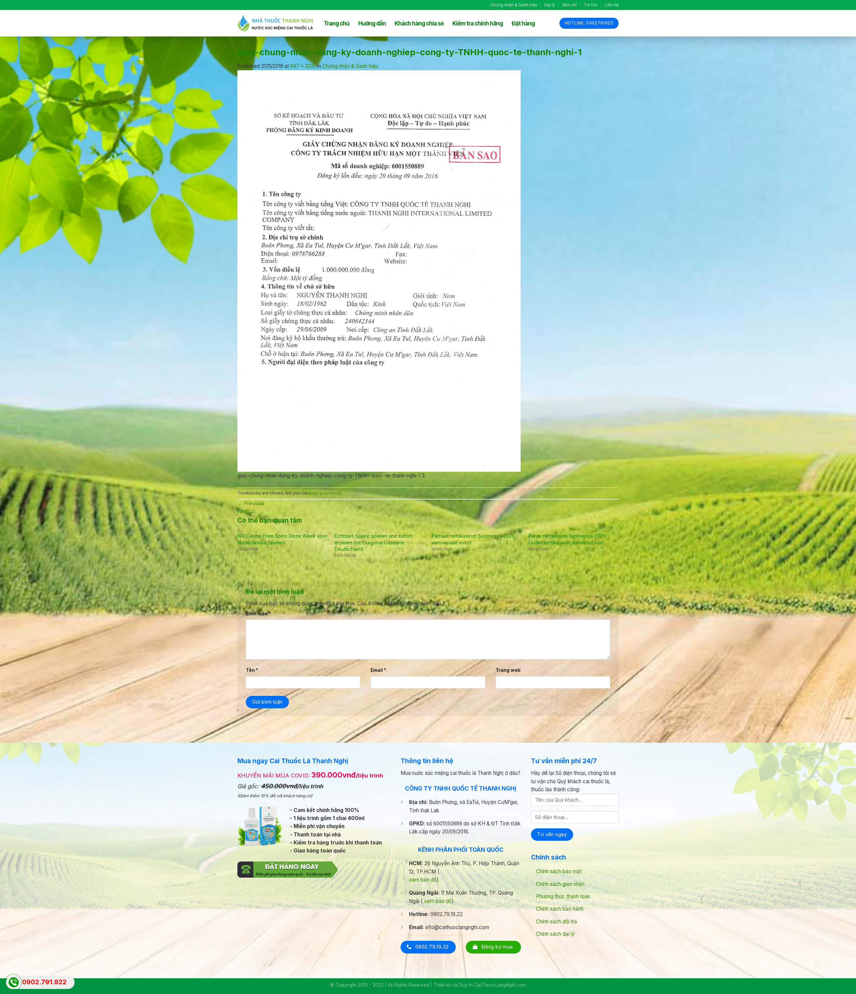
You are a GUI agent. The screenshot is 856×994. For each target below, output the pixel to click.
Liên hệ (612, 4)
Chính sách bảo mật (559, 871)
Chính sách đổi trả (556, 921)
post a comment (325, 492)
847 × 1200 (303, 66)
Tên (252, 670)
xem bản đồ (423, 880)
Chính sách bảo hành (559, 909)
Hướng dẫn (372, 23)
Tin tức (591, 4)
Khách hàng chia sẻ (419, 23)
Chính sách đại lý (555, 934)
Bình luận (258, 613)
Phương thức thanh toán (563, 896)
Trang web (508, 670)
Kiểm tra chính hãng (477, 23)
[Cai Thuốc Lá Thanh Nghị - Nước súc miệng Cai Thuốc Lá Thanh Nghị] (275, 23)
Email (378, 670)
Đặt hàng (523, 23)
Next (246, 511)
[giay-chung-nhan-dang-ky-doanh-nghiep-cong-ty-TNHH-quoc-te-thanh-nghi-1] (379, 270)
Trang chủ (336, 23)
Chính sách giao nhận (560, 884)
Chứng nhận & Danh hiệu (513, 4)
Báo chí (569, 4)
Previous (250, 503)
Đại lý (549, 4)
